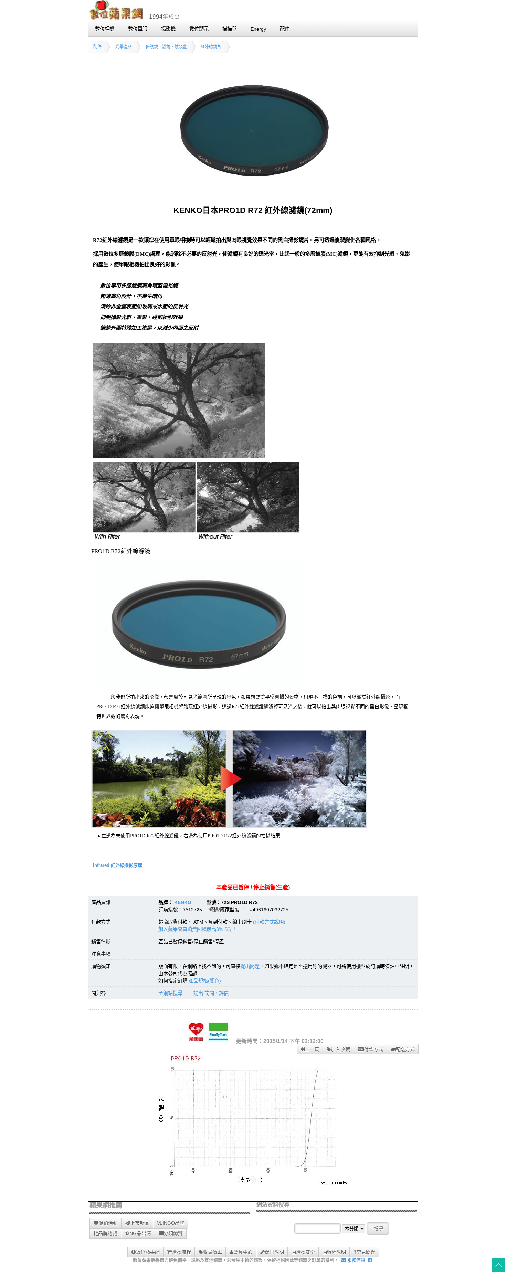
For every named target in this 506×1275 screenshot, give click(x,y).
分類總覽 (173, 1233)
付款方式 (373, 1049)
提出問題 (250, 966)
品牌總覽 (107, 1233)
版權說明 (336, 1252)
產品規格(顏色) (205, 981)
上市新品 (139, 1223)
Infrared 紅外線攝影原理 (117, 865)
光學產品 (123, 46)
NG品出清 (140, 1233)
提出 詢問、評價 (211, 993)
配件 (97, 46)
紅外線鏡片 (211, 46)
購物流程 (181, 1252)
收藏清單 (212, 1252)
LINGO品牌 (172, 1223)
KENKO (182, 902)
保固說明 (274, 1252)
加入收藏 (340, 1049)
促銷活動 (108, 1223)
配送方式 (405, 1049)
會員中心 (243, 1252)
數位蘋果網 (148, 1252)
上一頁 (312, 1049)
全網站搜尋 (170, 993)
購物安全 (305, 1252)
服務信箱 (355, 1260)
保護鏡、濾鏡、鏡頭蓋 (166, 46)
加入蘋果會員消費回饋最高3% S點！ (197, 929)
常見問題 (366, 1252)
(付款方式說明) (269, 922)
